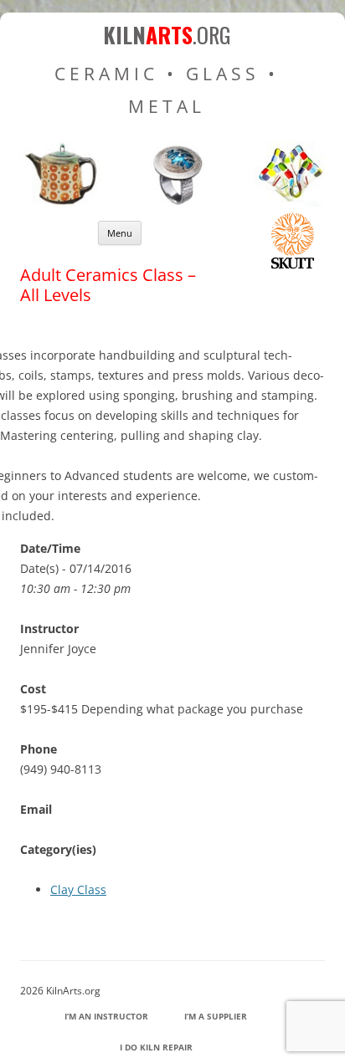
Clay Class (78, 889)
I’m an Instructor (106, 1016)
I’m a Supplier (215, 1016)
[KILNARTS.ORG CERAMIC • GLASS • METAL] (172, 202)
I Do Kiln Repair (156, 1047)
